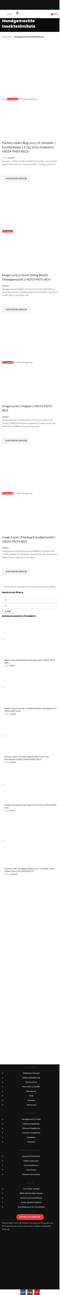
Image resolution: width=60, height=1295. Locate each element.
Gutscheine (31, 1170)
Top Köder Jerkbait (31, 1189)
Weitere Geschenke (31, 1174)
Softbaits (31, 1142)
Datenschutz (31, 1082)
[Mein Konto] (47, 14)
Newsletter (31, 1091)
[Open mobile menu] (3, 14)
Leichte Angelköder (31, 1124)
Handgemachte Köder (31, 1119)
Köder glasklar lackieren (31, 1202)
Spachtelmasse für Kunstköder (31, 1207)
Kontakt (31, 1100)
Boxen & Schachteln (31, 1156)
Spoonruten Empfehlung (31, 1198)
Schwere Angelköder (31, 1132)
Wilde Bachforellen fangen (31, 1193)
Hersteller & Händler (31, 1086)
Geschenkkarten (31, 1165)
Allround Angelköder (31, 1128)
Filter (8, 611)
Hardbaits (31, 1137)
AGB (31, 1095)
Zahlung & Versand (31, 1073)
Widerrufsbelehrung (31, 1077)
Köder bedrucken (31, 1161)
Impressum (31, 1105)
